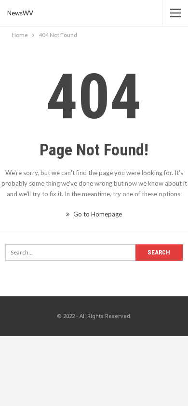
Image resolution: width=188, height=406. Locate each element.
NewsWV (20, 13)
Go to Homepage (97, 214)
